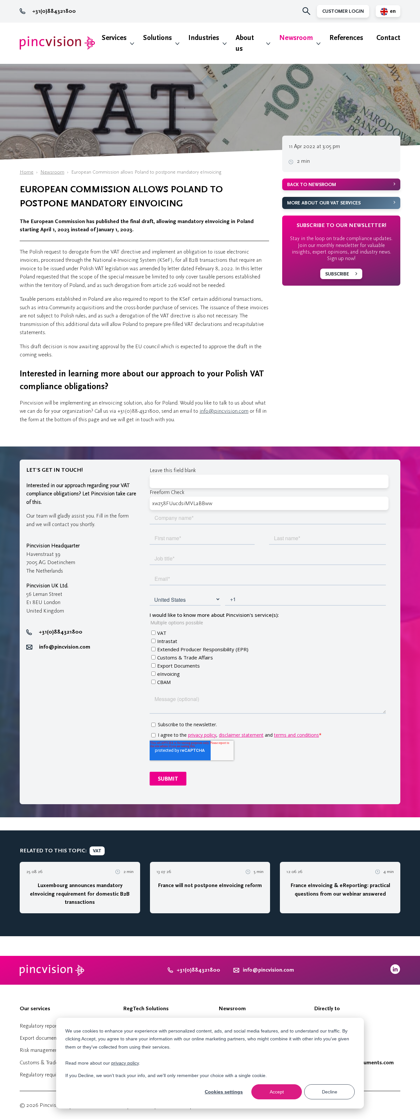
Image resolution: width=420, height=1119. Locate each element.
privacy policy (125, 1063)
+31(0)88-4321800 (138, 411)
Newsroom (296, 38)
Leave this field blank (173, 470)
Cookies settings (224, 1091)
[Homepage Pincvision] (57, 43)
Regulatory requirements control (56, 1075)
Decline (329, 1091)
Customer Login (343, 11)
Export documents (40, 1038)
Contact (388, 38)
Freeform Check (167, 492)
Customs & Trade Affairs (47, 1062)
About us (245, 43)
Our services (35, 1008)
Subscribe (337, 274)
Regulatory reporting (43, 1026)
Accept (277, 1091)
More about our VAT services (324, 203)
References (346, 38)
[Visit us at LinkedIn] (395, 972)
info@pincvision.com (224, 411)
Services (114, 38)
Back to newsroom (311, 184)
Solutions (157, 38)
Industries (203, 38)
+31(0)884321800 (54, 11)
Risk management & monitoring (56, 1050)
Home (26, 172)
